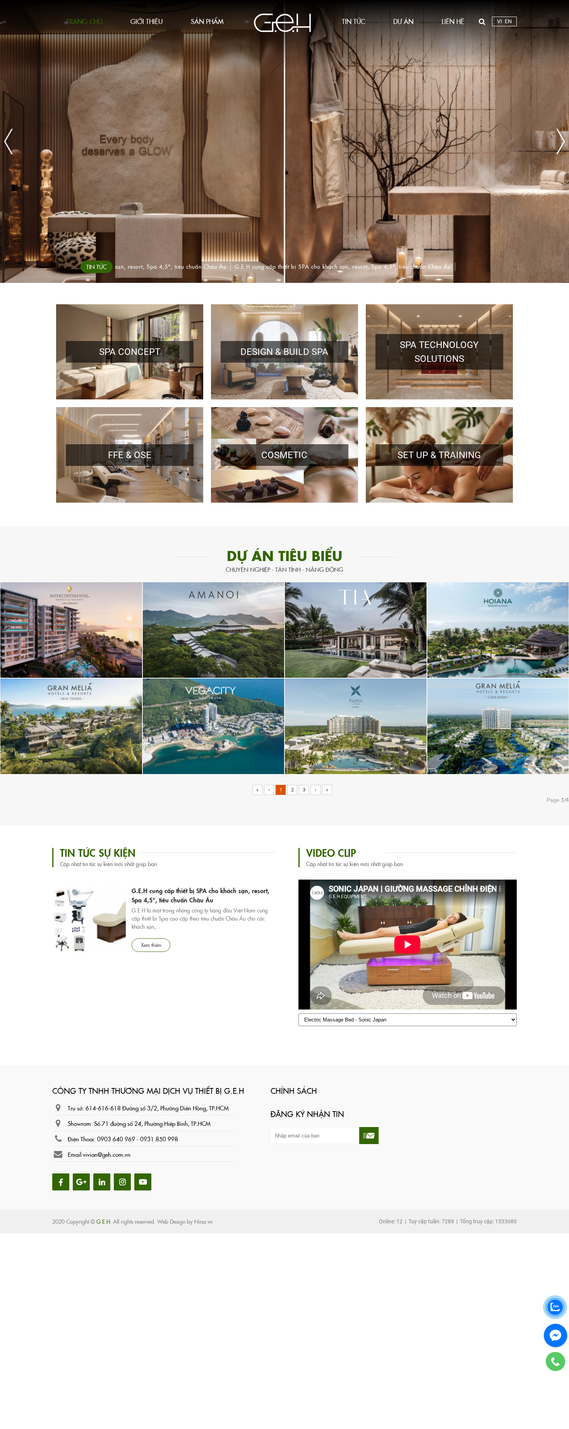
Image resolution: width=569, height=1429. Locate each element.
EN (508, 21)
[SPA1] (284, 141)
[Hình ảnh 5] (143, 1181)
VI (499, 21)
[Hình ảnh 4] (124, 1181)
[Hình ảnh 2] (83, 1181)
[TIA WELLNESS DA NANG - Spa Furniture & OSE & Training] (356, 629)
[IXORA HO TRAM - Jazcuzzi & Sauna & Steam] (356, 726)
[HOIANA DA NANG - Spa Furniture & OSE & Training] (498, 629)
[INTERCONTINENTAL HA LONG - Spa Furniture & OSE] (71, 629)
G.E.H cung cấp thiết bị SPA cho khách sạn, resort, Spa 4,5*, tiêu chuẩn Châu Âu (118, 266)
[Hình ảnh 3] (103, 1181)
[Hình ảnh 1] (62, 1181)
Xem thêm (151, 903)
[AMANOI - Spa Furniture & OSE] (213, 629)
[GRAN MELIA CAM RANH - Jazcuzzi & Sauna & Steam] (498, 726)
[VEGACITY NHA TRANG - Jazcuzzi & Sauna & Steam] (213, 726)
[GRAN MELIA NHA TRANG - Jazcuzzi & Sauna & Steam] (71, 726)
